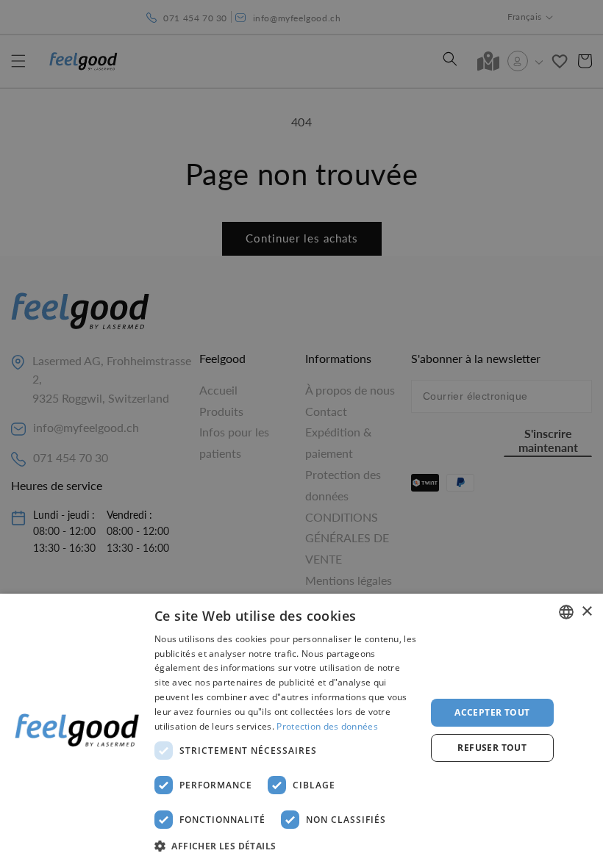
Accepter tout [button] (491, 712)
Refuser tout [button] (492, 747)
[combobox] (566, 612)
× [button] (586, 611)
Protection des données (327, 726)
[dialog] (301, 730)
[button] (286, 846)
